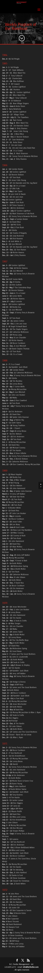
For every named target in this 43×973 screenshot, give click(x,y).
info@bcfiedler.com (31, 967)
